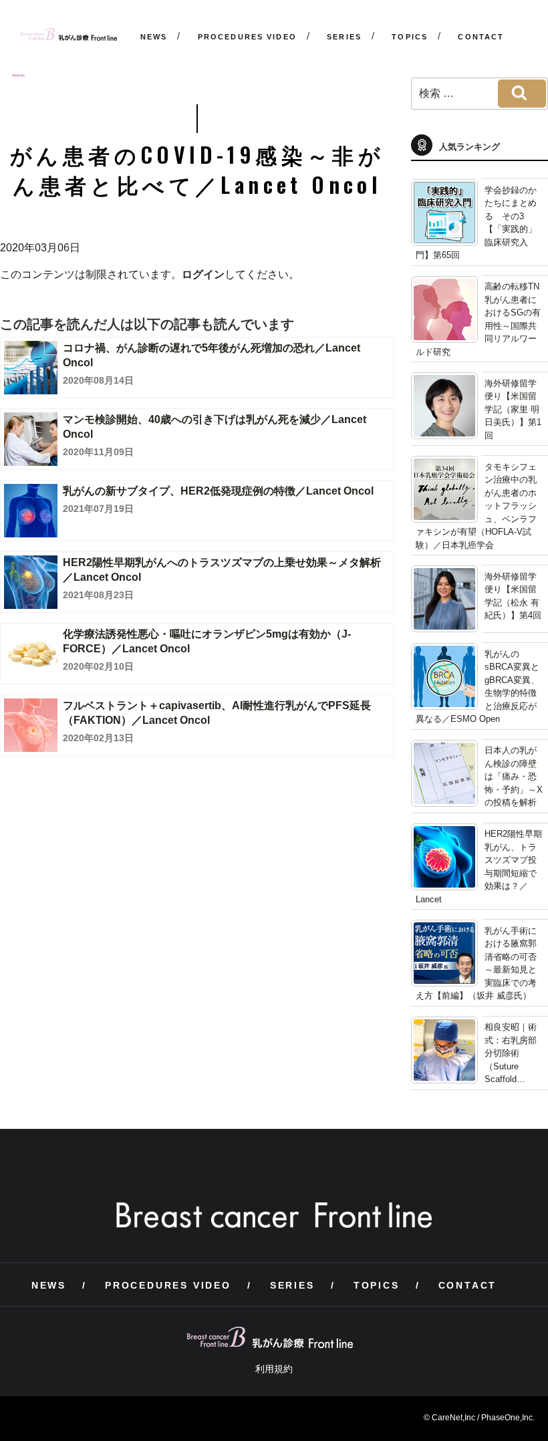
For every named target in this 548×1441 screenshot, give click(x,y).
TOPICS (410, 37)
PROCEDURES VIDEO (247, 37)
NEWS (154, 37)
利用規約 (274, 1368)
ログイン (203, 274)
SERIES (344, 37)
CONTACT (481, 37)
